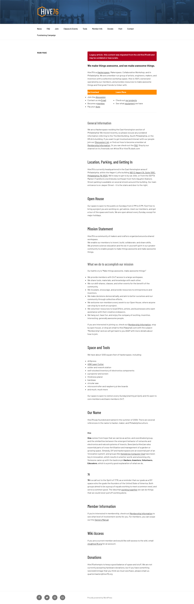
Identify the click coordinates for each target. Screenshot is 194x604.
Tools (85, 29)
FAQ (48, 29)
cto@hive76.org (94, 543)
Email (103, 100)
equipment (130, 103)
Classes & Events (71, 29)
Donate (110, 29)
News (39, 29)
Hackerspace (104, 72)
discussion (101, 97)
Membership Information (98, 145)
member (101, 103)
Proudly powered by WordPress (99, 597)
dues (98, 106)
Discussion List (102, 142)
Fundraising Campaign (46, 35)
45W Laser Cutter (95, 364)
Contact (130, 29)
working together (129, 489)
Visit (120, 29)
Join (57, 29)
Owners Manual (102, 519)
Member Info (97, 29)
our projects (131, 100)
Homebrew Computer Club (132, 453)
